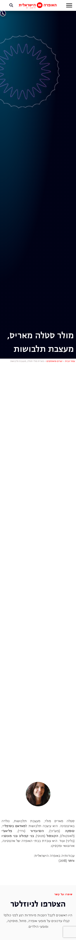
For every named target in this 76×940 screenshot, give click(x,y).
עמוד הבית (70, 361)
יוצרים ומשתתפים (54, 361)
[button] (69, 5)
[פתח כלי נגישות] (3, 13)
